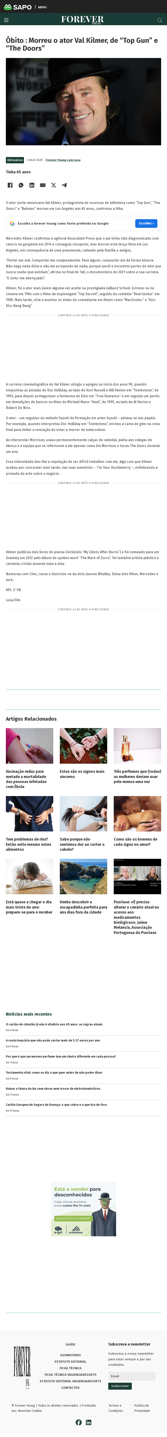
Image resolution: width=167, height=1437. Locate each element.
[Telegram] (64, 185)
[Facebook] (10, 185)
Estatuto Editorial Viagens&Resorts (70, 1381)
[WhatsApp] (21, 185)
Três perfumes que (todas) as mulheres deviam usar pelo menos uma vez (137, 776)
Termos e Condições (116, 1408)
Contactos (70, 1388)
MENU (42, 7)
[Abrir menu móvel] (6, 20)
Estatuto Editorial (70, 1362)
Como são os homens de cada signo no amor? (135, 842)
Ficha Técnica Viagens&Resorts (71, 1375)
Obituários (15, 160)
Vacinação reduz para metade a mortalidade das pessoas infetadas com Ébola (26, 779)
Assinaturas (70, 1355)
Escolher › (146, 223)
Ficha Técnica (71, 1368)
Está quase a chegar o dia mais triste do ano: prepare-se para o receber (29, 907)
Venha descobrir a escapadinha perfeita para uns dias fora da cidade (83, 907)
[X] (53, 185)
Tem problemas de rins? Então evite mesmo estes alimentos (28, 844)
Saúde (70, 1344)
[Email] (42, 185)
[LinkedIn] (32, 185)
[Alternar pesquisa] (160, 20)
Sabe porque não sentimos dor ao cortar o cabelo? (82, 844)
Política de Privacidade (142, 1408)
